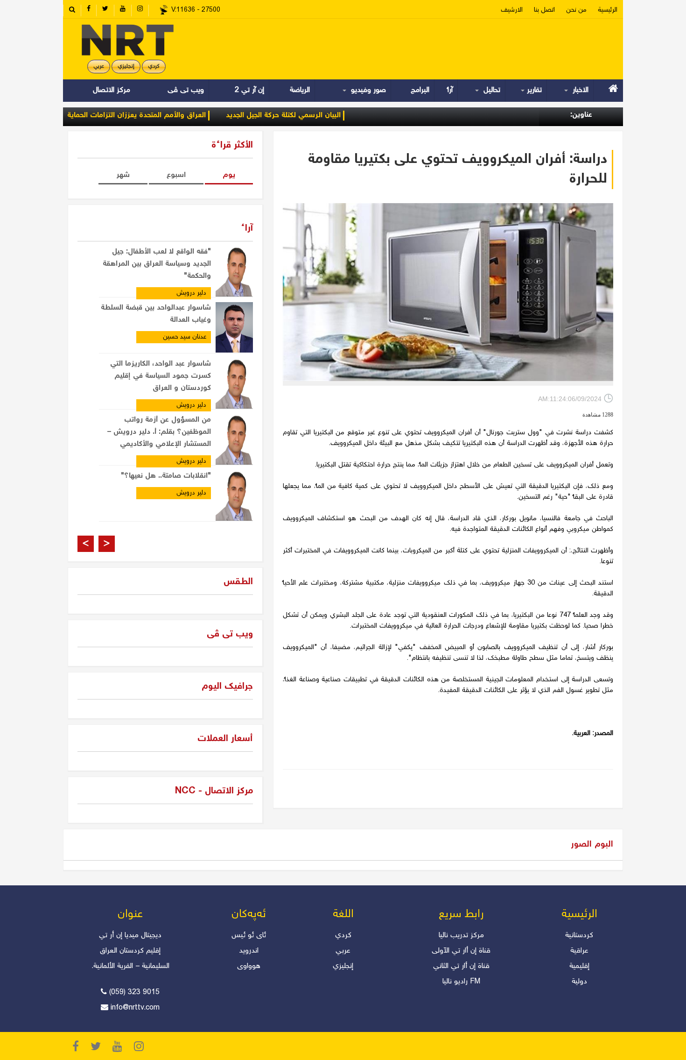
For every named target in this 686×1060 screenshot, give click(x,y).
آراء (450, 90)
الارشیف (512, 10)
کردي (154, 67)
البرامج (420, 90)
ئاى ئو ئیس (248, 935)
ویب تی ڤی (184, 90)
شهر (123, 175)
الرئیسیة (607, 10)
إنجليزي (126, 67)
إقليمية (579, 966)
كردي (343, 935)
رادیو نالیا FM (461, 981)
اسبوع (176, 175)
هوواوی (248, 966)
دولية (579, 981)
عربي (98, 67)
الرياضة (300, 90)
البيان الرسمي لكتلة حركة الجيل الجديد (309, 115)
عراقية (579, 951)
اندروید (249, 951)
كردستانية (579, 935)
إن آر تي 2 (249, 90)
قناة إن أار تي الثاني (461, 966)
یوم (229, 175)
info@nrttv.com (135, 1008)
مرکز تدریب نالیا (461, 935)
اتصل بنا (544, 10)
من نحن (576, 10)
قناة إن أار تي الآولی (461, 951)
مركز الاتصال (111, 90)
